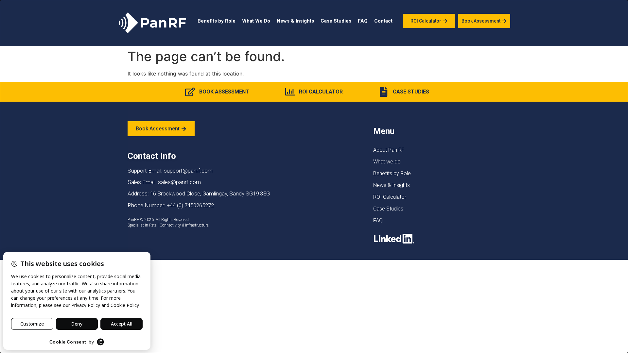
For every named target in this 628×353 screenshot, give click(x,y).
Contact (383, 21)
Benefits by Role (217, 21)
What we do (387, 162)
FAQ (363, 21)
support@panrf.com (188, 170)
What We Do (256, 21)
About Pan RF (389, 150)
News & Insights (295, 21)
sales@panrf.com (179, 182)
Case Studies (336, 21)
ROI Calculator (389, 197)
